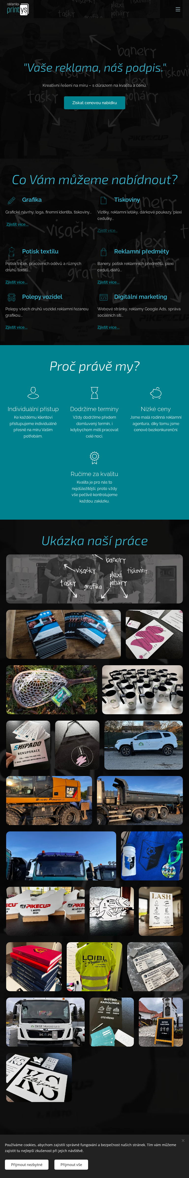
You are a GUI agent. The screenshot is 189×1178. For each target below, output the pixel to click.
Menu (178, 9)
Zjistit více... (17, 224)
